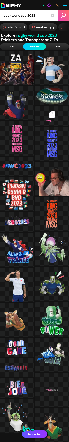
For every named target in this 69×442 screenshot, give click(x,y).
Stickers (34, 46)
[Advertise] (49, 5)
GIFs (11, 46)
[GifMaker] (42, 5)
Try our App (34, 434)
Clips (57, 46)
